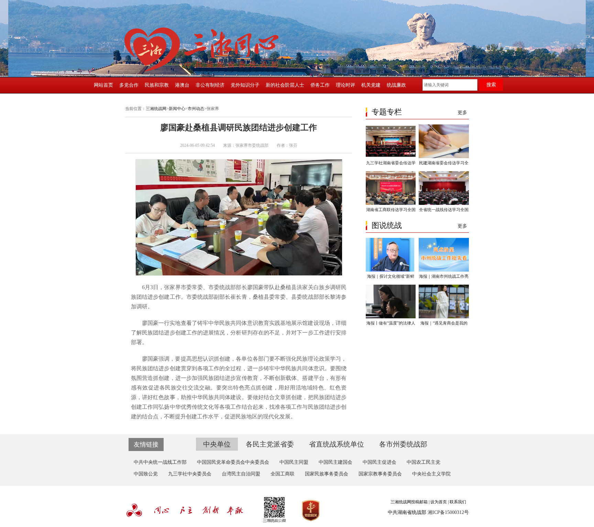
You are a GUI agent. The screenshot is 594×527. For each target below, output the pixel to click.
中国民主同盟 (293, 462)
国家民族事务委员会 (326, 473)
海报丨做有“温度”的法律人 (390, 323)
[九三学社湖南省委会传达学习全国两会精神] (391, 156)
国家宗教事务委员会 (380, 473)
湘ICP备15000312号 (448, 512)
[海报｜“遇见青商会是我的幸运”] (444, 317)
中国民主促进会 (379, 462)
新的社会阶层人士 (285, 85)
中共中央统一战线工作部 (160, 462)
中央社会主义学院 (431, 473)
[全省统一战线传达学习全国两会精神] (444, 203)
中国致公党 (146, 473)
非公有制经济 (210, 85)
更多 (462, 112)
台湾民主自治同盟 (241, 473)
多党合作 (129, 85)
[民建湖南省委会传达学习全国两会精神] (444, 156)
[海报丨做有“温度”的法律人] (391, 317)
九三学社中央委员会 (189, 473)
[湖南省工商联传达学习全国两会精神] (391, 203)
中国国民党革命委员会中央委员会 (233, 462)
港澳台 (182, 85)
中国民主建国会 (335, 462)
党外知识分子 (245, 85)
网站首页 (103, 85)
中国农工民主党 (423, 462)
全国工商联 (283, 473)
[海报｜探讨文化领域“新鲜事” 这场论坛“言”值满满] (391, 270)
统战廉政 (396, 85)
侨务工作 (320, 85)
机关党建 (371, 85)
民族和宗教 (157, 85)
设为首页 (438, 501)
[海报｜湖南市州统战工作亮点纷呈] (444, 270)
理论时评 (345, 85)
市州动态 (196, 108)
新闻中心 (177, 108)
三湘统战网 (156, 108)
